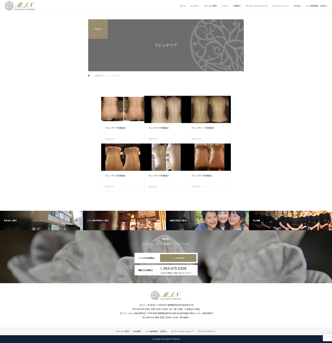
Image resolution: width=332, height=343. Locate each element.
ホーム (182, 6)
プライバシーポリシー (207, 331)
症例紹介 (237, 6)
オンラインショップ (280, 6)
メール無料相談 (178, 258)
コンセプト (194, 6)
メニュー (225, 6)
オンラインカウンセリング (256, 6)
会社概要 (137, 331)
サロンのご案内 (210, 6)
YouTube (297, 6)
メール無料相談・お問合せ (316, 6)
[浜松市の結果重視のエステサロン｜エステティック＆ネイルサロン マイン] (20, 5)
